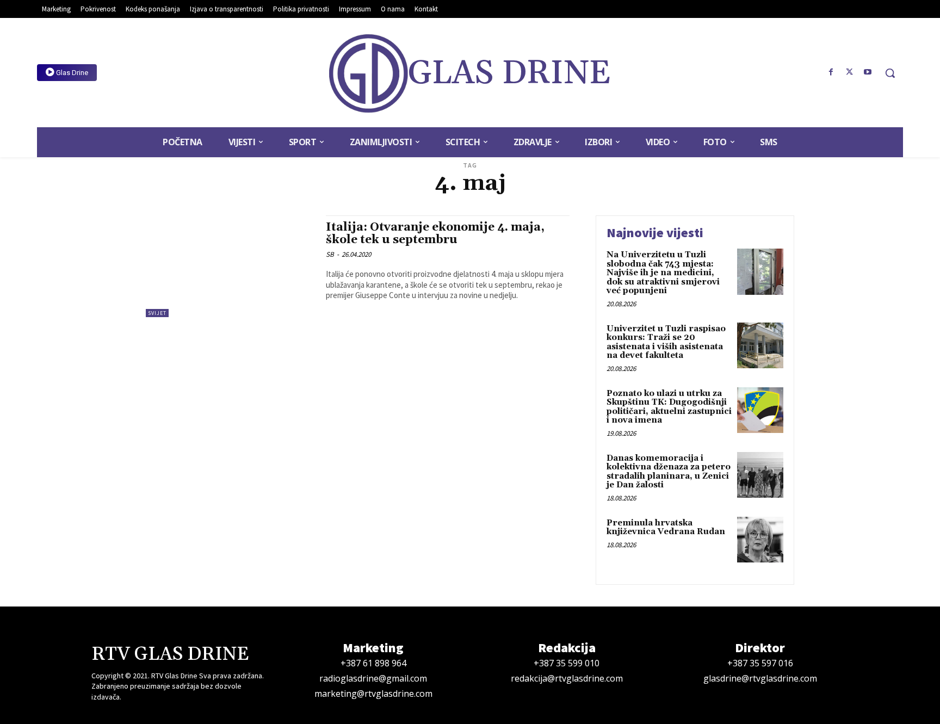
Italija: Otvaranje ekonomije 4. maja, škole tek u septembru (435, 233)
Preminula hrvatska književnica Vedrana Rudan (666, 527)
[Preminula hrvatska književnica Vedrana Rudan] (760, 540)
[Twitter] (849, 72)
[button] (890, 73)
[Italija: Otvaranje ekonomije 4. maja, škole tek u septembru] (230, 266)
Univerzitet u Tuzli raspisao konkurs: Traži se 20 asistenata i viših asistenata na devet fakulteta (666, 342)
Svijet (157, 313)
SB (330, 254)
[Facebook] (831, 72)
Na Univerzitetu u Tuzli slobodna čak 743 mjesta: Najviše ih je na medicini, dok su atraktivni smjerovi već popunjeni (663, 273)
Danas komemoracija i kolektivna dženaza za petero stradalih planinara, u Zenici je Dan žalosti (669, 472)
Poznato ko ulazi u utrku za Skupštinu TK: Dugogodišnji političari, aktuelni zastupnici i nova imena (669, 407)
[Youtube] (867, 72)
